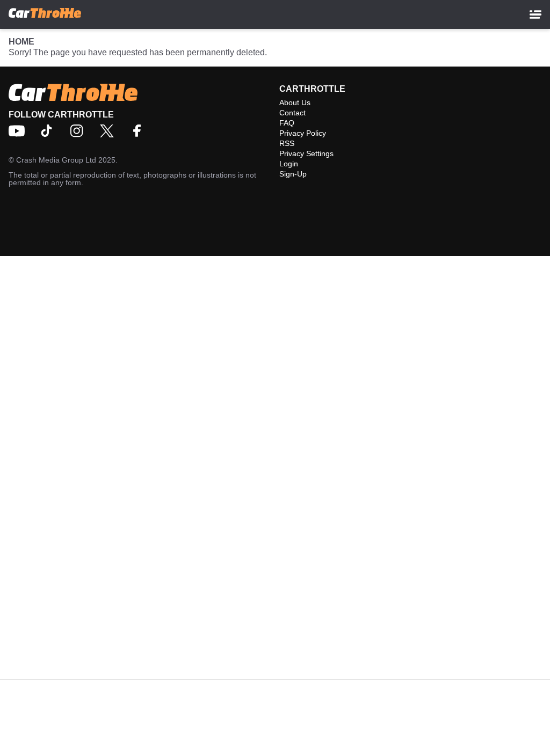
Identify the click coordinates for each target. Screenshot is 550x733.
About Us (294, 102)
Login (288, 163)
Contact (292, 112)
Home (21, 41)
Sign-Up (293, 174)
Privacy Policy (302, 133)
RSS (286, 143)
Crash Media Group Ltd (56, 160)
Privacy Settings (306, 153)
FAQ (286, 123)
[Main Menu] (535, 14)
